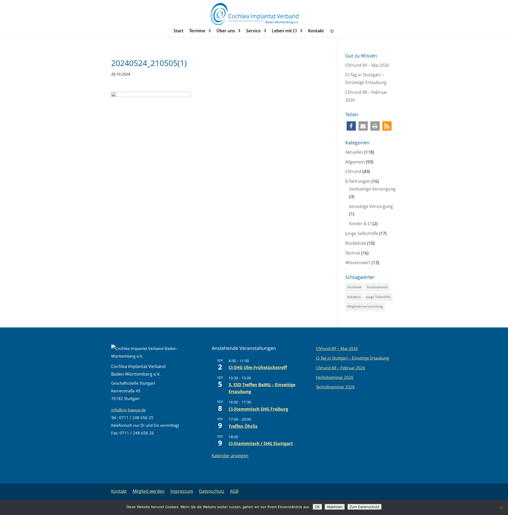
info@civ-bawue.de (128, 409)
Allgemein (355, 162)
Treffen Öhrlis (243, 426)
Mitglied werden (149, 491)
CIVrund (353, 171)
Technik (352, 253)
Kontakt (316, 31)
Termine (197, 31)
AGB (234, 491)
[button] (351, 126)
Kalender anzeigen (230, 456)
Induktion (354, 297)
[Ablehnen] (501, 507)
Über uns (225, 31)
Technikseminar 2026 (335, 386)
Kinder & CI (360, 224)
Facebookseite (377, 287)
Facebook (354, 287)
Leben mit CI (284, 31)
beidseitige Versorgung (372, 189)
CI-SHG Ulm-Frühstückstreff (258, 367)
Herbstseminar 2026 (334, 377)
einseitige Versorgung (371, 206)
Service (253, 31)
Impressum (181, 491)
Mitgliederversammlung (365, 306)
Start (178, 31)
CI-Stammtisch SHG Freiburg (258, 409)
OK (317, 507)
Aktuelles (354, 152)
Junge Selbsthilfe (361, 233)
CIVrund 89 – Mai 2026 (367, 65)
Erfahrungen (357, 181)
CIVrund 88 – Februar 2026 (340, 367)
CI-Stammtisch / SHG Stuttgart (261, 443)
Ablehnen (335, 507)
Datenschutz (211, 491)
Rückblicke (355, 243)
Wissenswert (358, 262)
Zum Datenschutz (364, 507)
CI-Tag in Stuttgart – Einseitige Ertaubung (352, 358)
